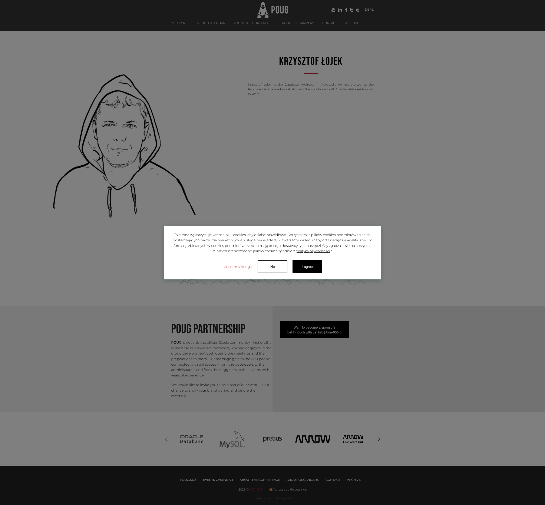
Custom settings (238, 267)
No (272, 266)
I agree (307, 266)
